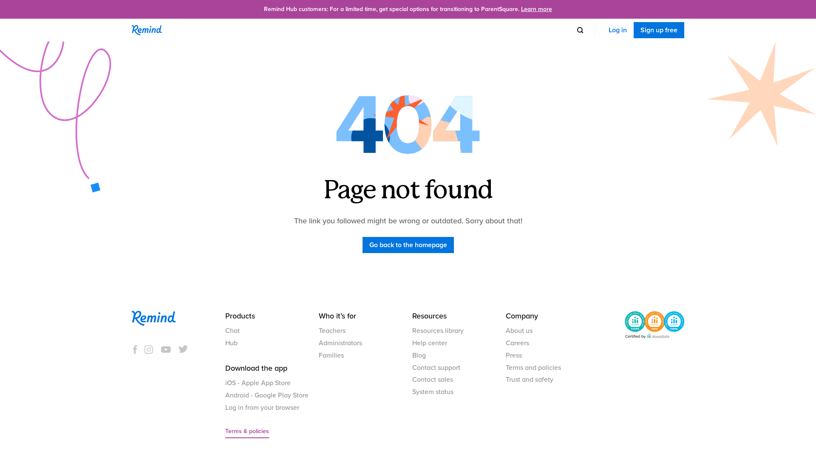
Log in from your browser (262, 407)
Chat (232, 331)
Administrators (340, 343)
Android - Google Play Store (267, 395)
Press (514, 355)
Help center (429, 343)
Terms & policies (247, 431)
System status (432, 392)
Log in (618, 30)
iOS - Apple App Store (258, 383)
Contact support (436, 367)
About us (519, 331)
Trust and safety (529, 379)
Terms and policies (533, 367)
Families (331, 355)
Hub (231, 343)
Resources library (438, 331)
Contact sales (432, 379)
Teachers (332, 331)
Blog (419, 355)
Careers (517, 343)
